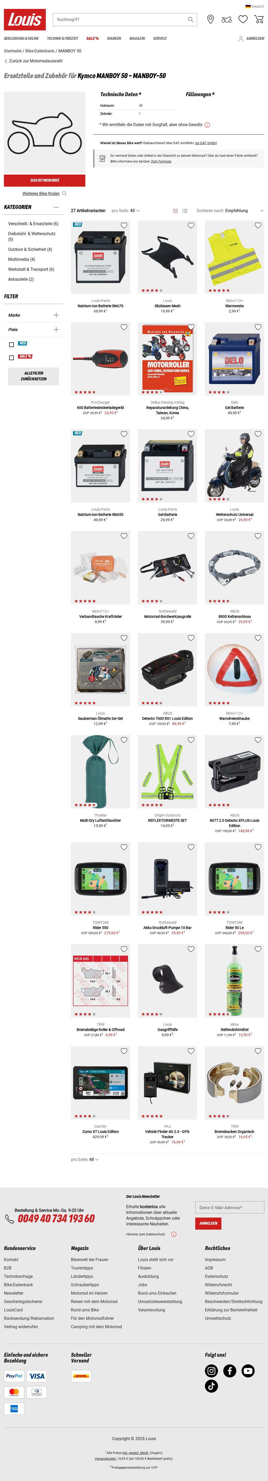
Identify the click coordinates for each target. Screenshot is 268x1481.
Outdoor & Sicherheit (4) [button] (30, 249)
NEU (22, 343)
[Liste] (185, 211)
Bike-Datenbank (18, 1284)
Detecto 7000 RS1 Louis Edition (167, 718)
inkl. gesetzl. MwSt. (135, 1453)
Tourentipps (82, 1268)
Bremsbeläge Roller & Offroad (101, 1030)
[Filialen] (210, 19)
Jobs (142, 1284)
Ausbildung (148, 1276)
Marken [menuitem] (114, 38)
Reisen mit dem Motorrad (94, 1301)
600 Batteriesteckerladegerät (100, 408)
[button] (254, 6)
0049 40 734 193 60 (56, 1219)
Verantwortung (151, 1309)
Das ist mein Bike (44, 180)
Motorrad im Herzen (89, 1293)
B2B (8, 1268)
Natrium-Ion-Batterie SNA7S (100, 306)
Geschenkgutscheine (23, 1301)
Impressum (215, 1259)
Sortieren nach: (210, 210)
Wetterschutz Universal (234, 514)
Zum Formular (161, 161)
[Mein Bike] (226, 19)
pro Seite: (120, 210)
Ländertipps (82, 1276)
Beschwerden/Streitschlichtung (234, 1301)
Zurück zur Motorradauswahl (35, 60)
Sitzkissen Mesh (168, 306)
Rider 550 (100, 928)
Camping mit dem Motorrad (96, 1326)
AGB (209, 1268)
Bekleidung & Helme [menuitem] (21, 38)
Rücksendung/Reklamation (29, 1318)
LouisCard (13, 1309)
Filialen (144, 1268)
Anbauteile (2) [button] (21, 279)
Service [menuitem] (159, 38)
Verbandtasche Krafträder (100, 616)
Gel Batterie (234, 408)
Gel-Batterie (167, 514)
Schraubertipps (85, 1284)
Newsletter (13, 1293)
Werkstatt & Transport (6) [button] (31, 269)
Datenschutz (216, 1276)
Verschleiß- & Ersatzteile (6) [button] (33, 223)
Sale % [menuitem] (92, 38)
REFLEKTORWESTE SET (167, 820)
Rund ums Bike (85, 1309)
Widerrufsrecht (218, 1284)
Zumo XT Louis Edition (100, 1131)
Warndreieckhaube (234, 718)
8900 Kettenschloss (235, 616)
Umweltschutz (218, 1318)
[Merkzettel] (243, 19)
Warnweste (234, 306)
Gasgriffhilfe (168, 1030)
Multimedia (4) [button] (21, 259)
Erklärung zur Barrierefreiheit (231, 1309)
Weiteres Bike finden (41, 193)
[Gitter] (175, 210)
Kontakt (11, 1259)
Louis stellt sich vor (156, 1259)
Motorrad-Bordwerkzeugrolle (167, 616)
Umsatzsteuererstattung (160, 1301)
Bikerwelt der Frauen (89, 1259)
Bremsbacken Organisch (234, 1131)
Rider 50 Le (235, 928)
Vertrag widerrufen (21, 1326)
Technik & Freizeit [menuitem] (62, 38)
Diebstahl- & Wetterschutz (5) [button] (31, 236)
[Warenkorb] (259, 19)
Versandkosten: (106, 1459)
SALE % (25, 356)
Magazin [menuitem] (137, 38)
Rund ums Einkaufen (157, 1293)
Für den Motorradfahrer (92, 1318)
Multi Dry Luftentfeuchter (100, 820)
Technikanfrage (18, 1276)
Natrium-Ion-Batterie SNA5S (100, 514)
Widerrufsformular (222, 1293)
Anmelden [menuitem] (255, 38)
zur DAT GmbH (206, 143)
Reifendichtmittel (234, 1030)
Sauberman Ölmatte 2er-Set (100, 718)
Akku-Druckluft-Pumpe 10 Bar (167, 928)
